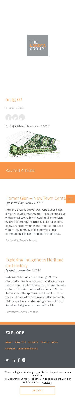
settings (48, 382)
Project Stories (28, 240)
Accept (37, 390)
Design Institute (28, 348)
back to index (15, 108)
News (55, 342)
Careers (10, 348)
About (9, 342)
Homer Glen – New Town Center (36, 198)
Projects (20, 342)
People (45, 342)
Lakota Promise (28, 312)
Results (33, 342)
